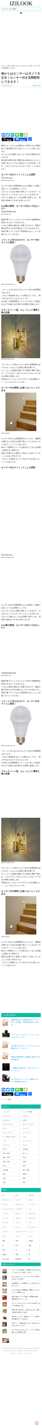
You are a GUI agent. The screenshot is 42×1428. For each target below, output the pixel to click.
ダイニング (32, 1218)
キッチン (5, 1204)
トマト (31, 1222)
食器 (4, 1182)
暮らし (5, 1166)
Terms (19, 1353)
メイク (5, 1141)
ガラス (31, 1200)
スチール (18, 1213)
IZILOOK (21, 3)
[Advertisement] (21, 39)
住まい (5, 1149)
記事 (9, 1099)
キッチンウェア (7, 1124)
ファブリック (33, 1227)
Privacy (13, 1353)
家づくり (25, 1153)
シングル (5, 1213)
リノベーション (27, 1141)
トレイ (4, 1227)
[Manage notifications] (37, 1423)
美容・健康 (26, 1170)
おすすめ (31, 1195)
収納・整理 (6, 1153)
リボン (31, 1236)
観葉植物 (18, 1259)
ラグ (3, 1236)
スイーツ (25, 1128)
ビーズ (18, 1227)
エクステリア (7, 1116)
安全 (17, 1245)
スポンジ (18, 1218)
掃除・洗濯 (6, 1161)
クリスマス (19, 1209)
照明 (24, 1166)
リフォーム (6, 1145)
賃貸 (4, 1178)
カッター (18, 1200)
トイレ (18, 1222)
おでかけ (25, 1116)
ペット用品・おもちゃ (9, 1137)
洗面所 (4, 1254)
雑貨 (24, 1178)
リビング (18, 1236)
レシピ (25, 1145)
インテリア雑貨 (27, 1112)
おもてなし (6, 1120)
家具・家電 (6, 1157)
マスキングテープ (21, 1232)
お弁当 (25, 1120)
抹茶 (3, 1250)
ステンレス (32, 1213)
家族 (30, 1245)
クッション (32, 1204)
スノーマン (5, 1218)
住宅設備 (25, 1149)
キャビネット (20, 1204)
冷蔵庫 (31, 1241)
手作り (25, 1157)
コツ (30, 1209)
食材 (24, 1182)
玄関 (17, 1254)
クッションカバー (7, 1209)
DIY (17, 1195)
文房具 (25, 1161)
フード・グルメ (7, 1132)
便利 (17, 1241)
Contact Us (27, 1353)
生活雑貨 (5, 1170)
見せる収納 (5, 1259)
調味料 (25, 1174)
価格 (3, 1241)
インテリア (6, 1112)
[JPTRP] (5, 1342)
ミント (31, 1232)
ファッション (27, 1132)
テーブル (5, 1222)
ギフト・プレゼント (29, 1124)
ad (3, 1195)
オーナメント (6, 1200)
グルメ (5, 1128)
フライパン (5, 1232)
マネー (25, 1137)
